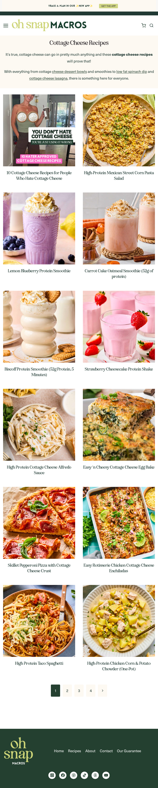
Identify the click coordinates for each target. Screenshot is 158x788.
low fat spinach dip (131, 71)
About (90, 750)
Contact (106, 750)
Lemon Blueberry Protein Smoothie (39, 270)
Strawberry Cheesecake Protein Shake (119, 369)
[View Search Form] (151, 25)
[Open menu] (6, 25)
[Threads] (95, 775)
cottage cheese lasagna (48, 78)
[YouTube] (106, 775)
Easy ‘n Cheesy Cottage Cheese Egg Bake (119, 467)
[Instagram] (52, 775)
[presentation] (39, 130)
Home (59, 750)
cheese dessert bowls (69, 71)
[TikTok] (84, 775)
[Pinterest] (73, 775)
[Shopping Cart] (143, 25)
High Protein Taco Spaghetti (39, 663)
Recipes (74, 750)
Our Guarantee (129, 750)
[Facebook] (62, 775)
